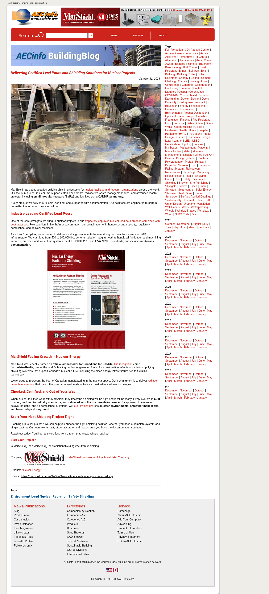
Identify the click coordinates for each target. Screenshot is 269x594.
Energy (184, 105)
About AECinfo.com (129, 515)
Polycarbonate (174, 161)
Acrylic (204, 53)
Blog (16, 510)
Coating (194, 81)
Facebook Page (23, 536)
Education (171, 105)
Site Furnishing (199, 182)
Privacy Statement (128, 536)
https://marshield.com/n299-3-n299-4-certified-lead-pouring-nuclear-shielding (67, 476)
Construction (202, 84)
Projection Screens (176, 165)
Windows (203, 210)
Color (204, 81)
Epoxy (169, 116)
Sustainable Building (79, 545)
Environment (20, 496)
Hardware (171, 130)
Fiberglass (171, 119)
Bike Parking (173, 67)
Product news (22, 515)
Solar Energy (204, 189)
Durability (171, 102)
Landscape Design (198, 137)
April (183, 227)
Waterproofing (199, 207)
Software (170, 189)
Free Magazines (23, 528)
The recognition (123, 364)
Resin (178, 175)
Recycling (189, 172)
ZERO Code (181, 214)
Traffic (208, 200)
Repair (169, 175)
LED (187, 140)
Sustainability (173, 200)
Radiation (60, 496)
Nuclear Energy (31, 470)
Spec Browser (75, 532)
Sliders (183, 186)
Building (170, 74)
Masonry (203, 147)
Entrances (171, 109)
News (114, 35)
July (205, 223)
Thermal (189, 200)
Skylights (171, 186)
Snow (202, 186)
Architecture (186, 60)
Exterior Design (184, 116)
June (168, 227)
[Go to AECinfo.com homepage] (34, 24)
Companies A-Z (76, 515)
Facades (201, 116)
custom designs (84, 405)
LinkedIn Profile (23, 541)
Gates (190, 123)
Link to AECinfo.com (129, 541)
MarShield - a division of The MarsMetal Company (99, 457)
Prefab (189, 161)
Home (192, 130)
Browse (138, 35)
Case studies (22, 519)
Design (195, 98)
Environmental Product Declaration (186, 112)
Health (183, 130)
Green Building (183, 126)
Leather (177, 140)
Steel (189, 193)
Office (198, 154)
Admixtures (186, 56)
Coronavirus (196, 91)
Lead (35, 496)
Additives (171, 56)
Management (188, 147)
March (192, 227)
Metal (186, 151)
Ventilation (203, 203)
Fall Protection (174, 49)
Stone (198, 193)
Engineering (198, 105)
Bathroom (205, 63)
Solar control (186, 189)
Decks (185, 98)
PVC (193, 165)
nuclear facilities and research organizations (111, 189)
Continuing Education (178, 88)
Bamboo (180, 63)
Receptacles (172, 172)
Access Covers (174, 53)
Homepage (124, 510)
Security (198, 179)
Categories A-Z (76, 519)
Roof (177, 179)
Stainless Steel (174, 193)
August (197, 223)
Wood (168, 214)
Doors (205, 98)
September (183, 223)
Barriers (192, 63)
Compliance (172, 84)
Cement (206, 77)
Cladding (170, 81)
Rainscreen (193, 168)
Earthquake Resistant (192, 102)
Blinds (183, 70)
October (170, 223)
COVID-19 (171, 95)
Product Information (129, 528)
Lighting (186, 144)
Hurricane (171, 133)
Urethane (189, 203)
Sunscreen (171, 196)
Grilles (198, 126)
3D (187, 49)
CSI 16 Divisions (77, 549)
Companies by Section (81, 510)
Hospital (203, 130)
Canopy (183, 77)
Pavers (169, 158)
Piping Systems (185, 158)
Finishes (185, 119)
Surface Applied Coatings (196, 196)
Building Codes (186, 74)
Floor (168, 123)
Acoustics (192, 53)
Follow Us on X (23, 545)
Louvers (198, 144)
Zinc (194, 214)
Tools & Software (77, 541)
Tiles (199, 200)
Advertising (124, 524)
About (162, 35)
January (170, 230)
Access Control (200, 49)
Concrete (187, 84)
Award (169, 63)
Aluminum (171, 60)
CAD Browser (75, 536)
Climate (182, 81)
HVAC (182, 133)
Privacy (199, 161)
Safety (73, 496)
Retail (188, 175)
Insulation (194, 133)
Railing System (174, 168)
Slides (193, 186)
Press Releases (23, 524)
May (176, 227)
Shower (183, 182)
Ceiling (195, 77)
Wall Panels (172, 207)
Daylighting (172, 98)
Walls (185, 207)
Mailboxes (171, 147)
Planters (203, 158)
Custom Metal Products (194, 95)
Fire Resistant (201, 119)
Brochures (73, 528)
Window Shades (186, 210)
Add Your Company (129, 519)
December (171, 240)
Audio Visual (204, 60)
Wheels (169, 210)
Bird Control (190, 67)
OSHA (208, 154)
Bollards (194, 70)
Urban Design (173, 203)
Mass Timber (173, 151)
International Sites (78, 554)
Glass (199, 123)
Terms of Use (125, 532)
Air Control (201, 56)
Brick (204, 70)
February (203, 227)
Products (72, 524)
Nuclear (46, 496)
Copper (182, 91)
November (186, 240)
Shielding (87, 496)
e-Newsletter (21, 532)
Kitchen (180, 137)
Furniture (179, 123)
